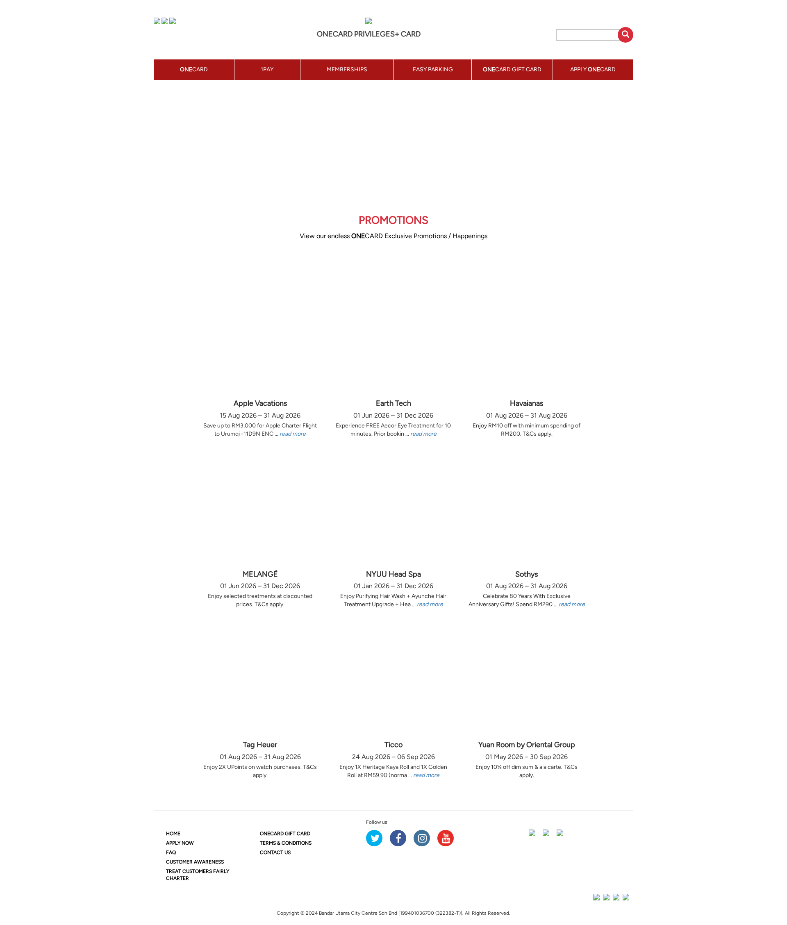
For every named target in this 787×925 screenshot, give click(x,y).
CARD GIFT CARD (285, 833)
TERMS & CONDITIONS (286, 843)
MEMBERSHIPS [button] (347, 69)
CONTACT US (275, 852)
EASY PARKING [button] (433, 69)
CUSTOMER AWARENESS (195, 862)
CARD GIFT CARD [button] (512, 69)
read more (293, 433)
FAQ (171, 852)
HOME (173, 833)
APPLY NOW (180, 843)
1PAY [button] (267, 69)
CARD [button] (194, 69)
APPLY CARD (593, 69)
